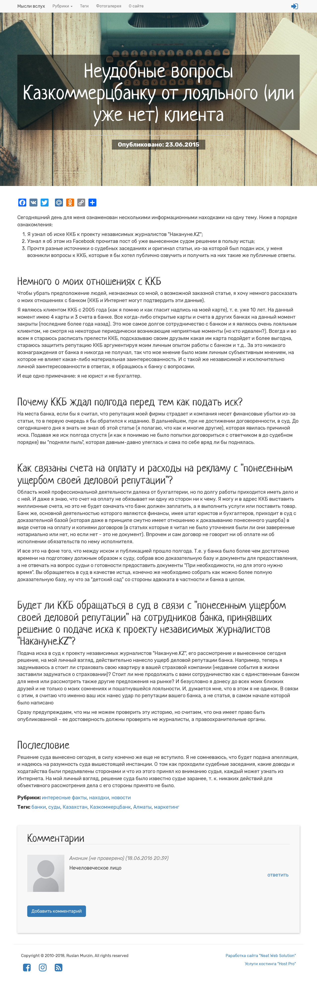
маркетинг (166, 807)
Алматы (142, 807)
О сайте (136, 6)
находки (99, 798)
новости (121, 798)
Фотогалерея (108, 6)
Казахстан (75, 807)
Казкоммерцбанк (110, 807)
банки (38, 807)
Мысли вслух (31, 6)
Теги (84, 6)
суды (54, 807)
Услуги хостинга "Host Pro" (270, 963)
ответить (278, 875)
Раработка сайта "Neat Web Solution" (261, 955)
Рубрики (61, 6)
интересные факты (64, 798)
